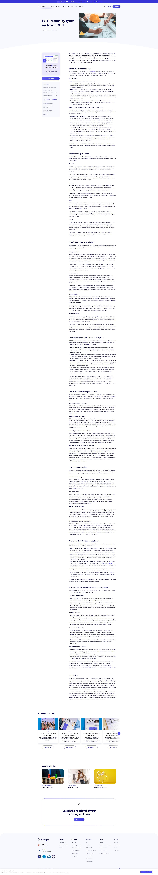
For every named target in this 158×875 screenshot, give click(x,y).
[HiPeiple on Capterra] (44, 850)
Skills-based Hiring (75, 850)
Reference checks (63, 845)
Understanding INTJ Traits (48, 90)
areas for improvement (97, 451)
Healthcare (74, 842)
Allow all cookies (146, 871)
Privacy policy (117, 845)
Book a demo (116, 6)
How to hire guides (90, 853)
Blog (87, 842)
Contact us (116, 850)
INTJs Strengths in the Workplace (50, 92)
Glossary (88, 845)
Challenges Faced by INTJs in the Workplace (50, 96)
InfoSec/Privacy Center (105, 853)
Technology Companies (76, 845)
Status (101, 842)
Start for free (51, 78)
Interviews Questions (91, 850)
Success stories (89, 859)
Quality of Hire (74, 856)
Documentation (89, 861)
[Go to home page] (43, 839)
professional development (106, 563)
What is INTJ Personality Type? (49, 87)
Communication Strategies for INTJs (50, 100)
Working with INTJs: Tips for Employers (49, 107)
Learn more (67, 872)
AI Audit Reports (103, 847)
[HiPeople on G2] (43, 845)
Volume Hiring (74, 853)
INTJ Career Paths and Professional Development (49, 111)
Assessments (62, 842)
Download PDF (48, 747)
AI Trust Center (103, 850)
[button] (51, 6)
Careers (116, 842)
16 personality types (90, 71)
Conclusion (45, 114)
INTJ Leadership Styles (48, 103)
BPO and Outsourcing (76, 847)
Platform (61, 847)
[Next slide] (119, 733)
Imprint (116, 847)
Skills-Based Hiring (90, 847)
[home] (41, 6)
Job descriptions (89, 856)
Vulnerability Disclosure (105, 845)
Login (109, 6)
